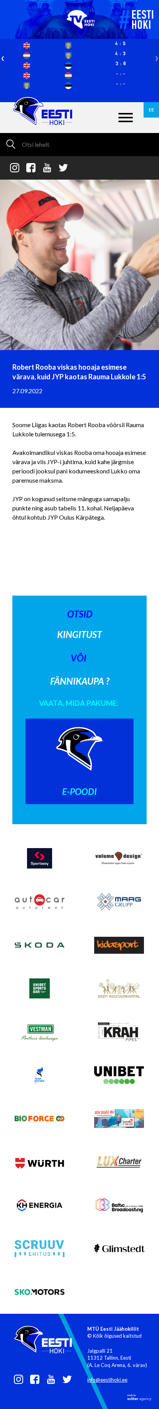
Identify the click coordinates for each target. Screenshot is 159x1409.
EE (151, 110)
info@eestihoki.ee (107, 1380)
